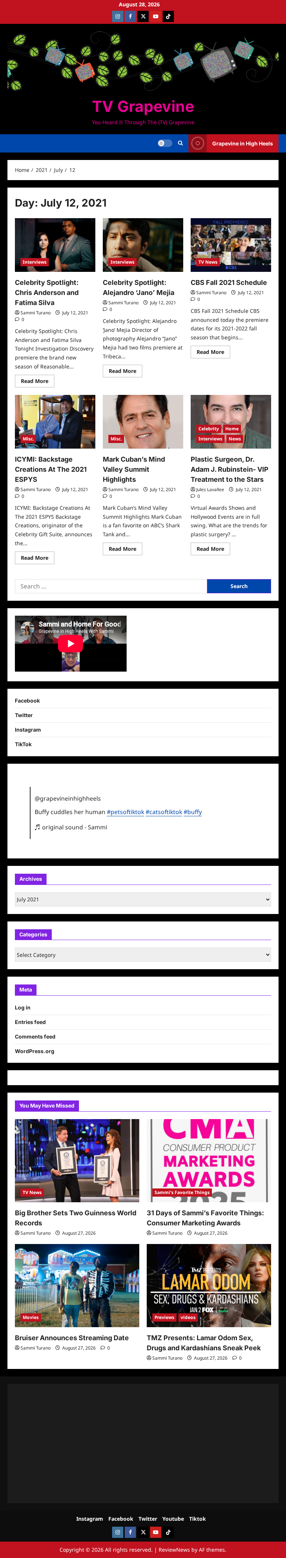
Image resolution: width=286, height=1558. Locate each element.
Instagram (28, 729)
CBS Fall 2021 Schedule (229, 282)
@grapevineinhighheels (68, 798)
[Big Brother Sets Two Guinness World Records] (77, 1160)
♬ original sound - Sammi (71, 827)
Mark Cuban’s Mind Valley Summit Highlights (134, 469)
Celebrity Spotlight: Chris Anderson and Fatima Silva (47, 293)
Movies (31, 1317)
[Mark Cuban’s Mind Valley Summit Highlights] (143, 422)
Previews (164, 1317)
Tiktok (197, 1518)
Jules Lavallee (210, 489)
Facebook (27, 700)
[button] (180, 143)
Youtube (173, 1518)
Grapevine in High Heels (242, 143)
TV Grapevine (143, 106)
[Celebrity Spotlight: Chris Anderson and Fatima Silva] (55, 245)
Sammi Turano (35, 313)
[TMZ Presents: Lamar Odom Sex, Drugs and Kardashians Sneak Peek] (209, 1285)
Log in (23, 1007)
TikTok (23, 744)
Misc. (28, 439)
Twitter (24, 715)
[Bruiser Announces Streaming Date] (77, 1285)
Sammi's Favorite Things (182, 1192)
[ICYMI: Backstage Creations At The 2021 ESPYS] (55, 422)
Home (232, 428)
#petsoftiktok (125, 812)
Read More (37, 382)
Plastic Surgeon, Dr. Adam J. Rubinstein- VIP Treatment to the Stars (229, 469)
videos (188, 1317)
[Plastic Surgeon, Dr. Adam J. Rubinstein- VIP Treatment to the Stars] (231, 422)
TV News (207, 262)
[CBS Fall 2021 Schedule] (231, 245)
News (235, 439)
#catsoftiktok (164, 812)
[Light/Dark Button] (165, 143)
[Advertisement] (143, 1443)
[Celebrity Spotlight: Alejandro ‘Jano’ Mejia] (143, 245)
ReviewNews (174, 1549)
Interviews (35, 262)
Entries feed (30, 1022)
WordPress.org (34, 1051)
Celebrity (208, 428)
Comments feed (35, 1036)
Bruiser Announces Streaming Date (72, 1338)
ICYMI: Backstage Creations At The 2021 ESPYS (51, 469)
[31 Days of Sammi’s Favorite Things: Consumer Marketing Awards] (209, 1160)
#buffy (193, 812)
